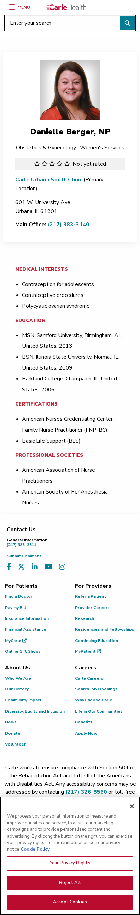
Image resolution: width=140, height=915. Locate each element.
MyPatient (86, 651)
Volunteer (15, 744)
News (11, 722)
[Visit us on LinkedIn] (35, 567)
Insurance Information (27, 618)
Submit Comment (24, 556)
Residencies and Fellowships (104, 629)
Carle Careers (89, 678)
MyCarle (13, 640)
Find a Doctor (18, 596)
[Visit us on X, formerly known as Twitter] (21, 567)
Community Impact (23, 700)
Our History (17, 689)
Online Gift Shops (23, 651)
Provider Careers (92, 607)
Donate (12, 733)
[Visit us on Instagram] (62, 567)
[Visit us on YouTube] (48, 567)
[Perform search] (127, 23)
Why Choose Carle (93, 700)
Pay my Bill (15, 607)
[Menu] (12, 7)
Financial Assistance (25, 629)
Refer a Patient (90, 596)
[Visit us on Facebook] (9, 567)
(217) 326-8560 (86, 792)
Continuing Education (96, 640)
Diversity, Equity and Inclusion (35, 711)
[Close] (131, 806)
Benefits (83, 722)
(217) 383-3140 (68, 224)
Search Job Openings (96, 689)
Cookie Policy (35, 849)
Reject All (70, 883)
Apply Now (86, 733)
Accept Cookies (70, 902)
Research (84, 618)
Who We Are (18, 678)
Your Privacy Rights (70, 863)
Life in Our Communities (99, 711)
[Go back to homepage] (66, 7)
